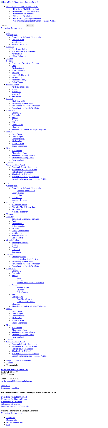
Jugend (15, 89)
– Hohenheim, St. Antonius (23, 14)
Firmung (15, 73)
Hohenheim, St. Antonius (22, 172)
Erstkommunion (18, 70)
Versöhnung (17, 77)
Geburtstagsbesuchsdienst (22, 103)
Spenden (10, 162)
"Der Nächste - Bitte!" (26, 301)
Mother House (23, 287)
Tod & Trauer (17, 82)
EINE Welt (11, 110)
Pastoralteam (17, 54)
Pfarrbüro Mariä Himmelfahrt (24, 51)
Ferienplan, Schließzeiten (27, 259)
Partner (15, 117)
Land (19, 278)
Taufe (14, 65)
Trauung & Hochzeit (20, 75)
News (8, 148)
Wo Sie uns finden (19, 49)
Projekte (15, 120)
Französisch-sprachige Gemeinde (25, 176)
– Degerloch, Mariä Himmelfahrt (25, 9)
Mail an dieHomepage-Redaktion (10, 386)
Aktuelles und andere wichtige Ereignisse (29, 129)
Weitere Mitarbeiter (20, 56)
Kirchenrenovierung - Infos (23, 158)
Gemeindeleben (12, 84)
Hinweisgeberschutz (14, 422)
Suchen (30, 26)
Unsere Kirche (18, 39)
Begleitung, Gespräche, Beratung (25, 63)
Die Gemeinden (22, 7)
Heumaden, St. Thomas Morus (24, 169)
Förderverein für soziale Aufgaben (26, 106)
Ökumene (16, 127)
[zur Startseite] (21, 2)
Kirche (20, 280)
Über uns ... (16, 113)
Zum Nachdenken (24, 299)
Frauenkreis (16, 91)
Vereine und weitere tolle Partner (30, 283)
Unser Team (17, 134)
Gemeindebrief (18, 160)
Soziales (9, 99)
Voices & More (18, 143)
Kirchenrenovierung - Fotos (23, 155)
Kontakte (10, 47)
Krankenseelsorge (19, 80)
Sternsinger (16, 96)
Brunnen (20, 290)
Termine (9, 58)
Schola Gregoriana (19, 146)
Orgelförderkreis (18, 139)
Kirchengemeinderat (20, 87)
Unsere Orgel (17, 136)
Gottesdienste (12, 35)
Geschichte (16, 115)
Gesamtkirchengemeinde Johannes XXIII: (29, 179)
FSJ (13, 122)
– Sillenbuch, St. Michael (22, 16)
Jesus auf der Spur (19, 44)
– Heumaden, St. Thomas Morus (25, 11)
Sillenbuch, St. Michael (21, 174)
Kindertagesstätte (19, 101)
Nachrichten (17, 150)
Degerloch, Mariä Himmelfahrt (24, 167)
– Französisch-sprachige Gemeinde (26, 18)
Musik (9, 132)
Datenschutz (11, 420)
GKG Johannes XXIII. (15, 165)
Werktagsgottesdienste (26, 190)
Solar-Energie (22, 292)
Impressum (10, 417)
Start (8, 32)
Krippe (20, 195)
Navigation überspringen (11, 28)
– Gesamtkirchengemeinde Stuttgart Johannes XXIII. (34, 21)
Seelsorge (10, 61)
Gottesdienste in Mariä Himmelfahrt (26, 37)
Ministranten (17, 42)
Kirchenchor (17, 141)
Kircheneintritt (18, 68)
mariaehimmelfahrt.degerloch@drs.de (16, 381)
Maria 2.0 (16, 94)
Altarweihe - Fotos (19, 153)
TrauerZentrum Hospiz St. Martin (25, 108)
